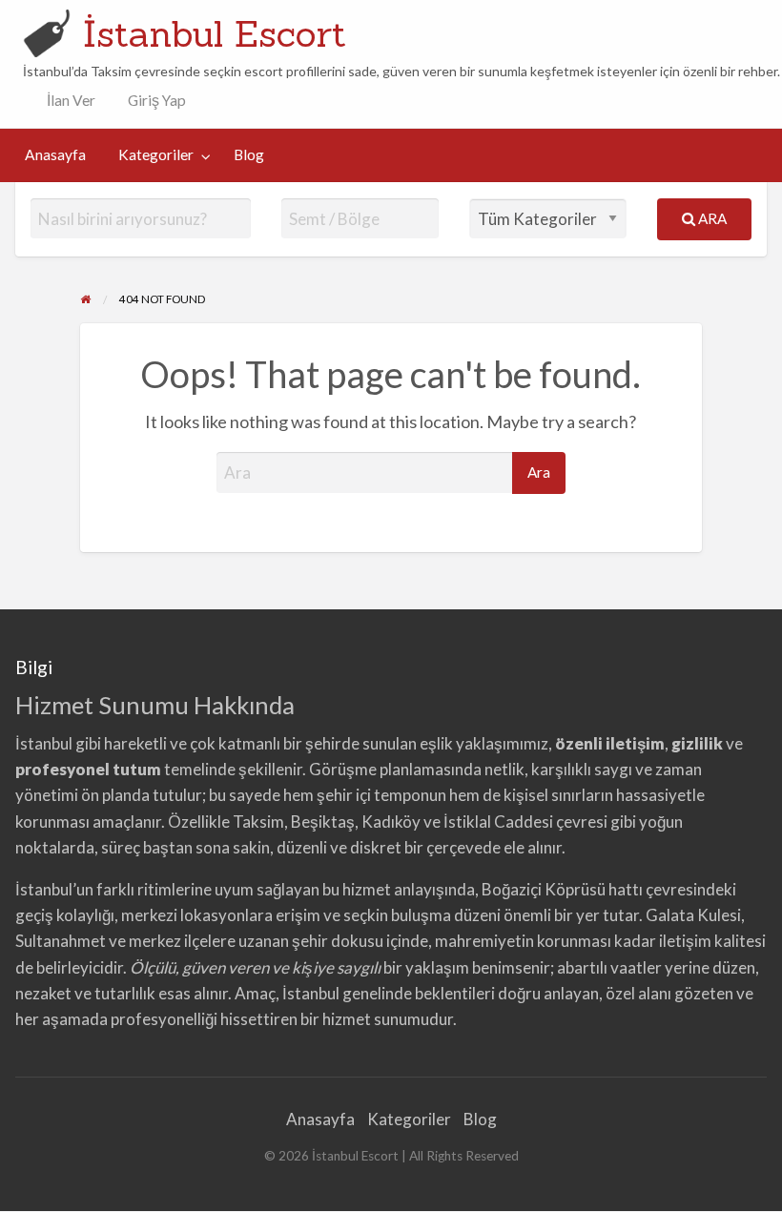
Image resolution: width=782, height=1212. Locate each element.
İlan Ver (69, 100)
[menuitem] (67, 100)
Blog (249, 154)
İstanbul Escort (214, 33)
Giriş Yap (157, 100)
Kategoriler (156, 154)
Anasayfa (55, 154)
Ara (711, 218)
